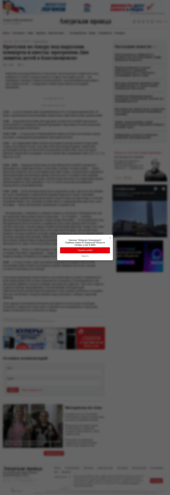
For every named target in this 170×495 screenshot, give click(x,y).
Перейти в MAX (85, 250)
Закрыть (85, 256)
